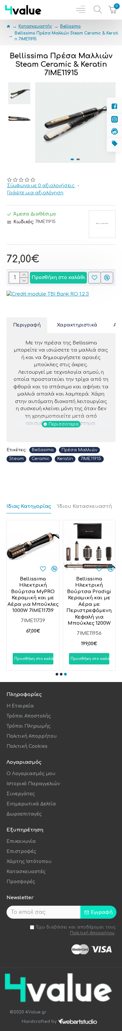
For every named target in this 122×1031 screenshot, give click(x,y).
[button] (41, 122)
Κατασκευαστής (35, 26)
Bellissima (70, 26)
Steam (16, 458)
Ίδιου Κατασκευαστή (85, 506)
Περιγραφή (27, 325)
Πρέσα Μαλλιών (79, 450)
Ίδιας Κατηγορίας (29, 506)
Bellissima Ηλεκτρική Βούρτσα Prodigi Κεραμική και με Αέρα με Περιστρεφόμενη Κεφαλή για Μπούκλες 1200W (89, 601)
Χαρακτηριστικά (77, 325)
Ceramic (40, 458)
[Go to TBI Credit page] (48, 295)
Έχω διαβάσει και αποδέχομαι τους (75, 930)
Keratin (65, 458)
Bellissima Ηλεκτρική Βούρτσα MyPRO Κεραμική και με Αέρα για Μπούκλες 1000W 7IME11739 (33, 595)
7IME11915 (91, 458)
